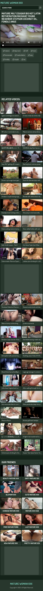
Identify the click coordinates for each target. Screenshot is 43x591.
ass (24, 59)
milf (26, 51)
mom (34, 51)
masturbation (21, 55)
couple (16, 59)
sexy (31, 55)
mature (7, 51)
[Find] (40, 7)
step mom (17, 51)
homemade (8, 55)
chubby (7, 59)
